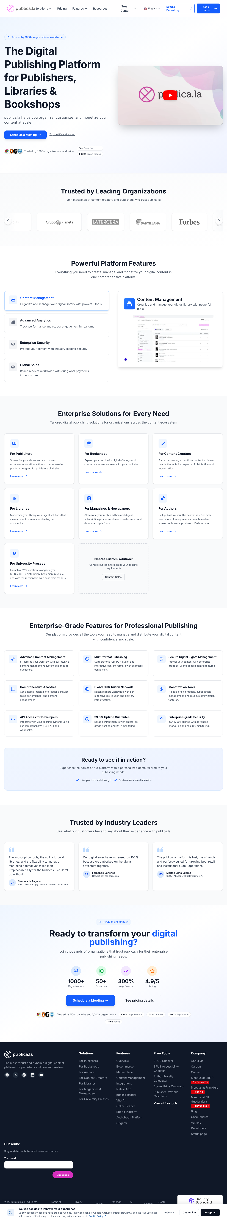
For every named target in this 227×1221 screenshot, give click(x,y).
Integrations (124, 1083)
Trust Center (124, 8)
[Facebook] (7, 1075)
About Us (197, 1061)
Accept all (210, 1212)
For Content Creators (93, 1078)
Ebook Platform (126, 1111)
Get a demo (206, 8)
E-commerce (125, 1066)
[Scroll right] (219, 221)
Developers (198, 1128)
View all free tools (167, 1103)
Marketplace (124, 1072)
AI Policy (133, 1203)
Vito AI (120, 1100)
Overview (122, 1061)
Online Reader (125, 1106)
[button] (170, 95)
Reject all (169, 1212)
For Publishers (88, 1061)
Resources (100, 8)
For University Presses (94, 1099)
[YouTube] (41, 1075)
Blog (194, 1111)
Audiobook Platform (129, 1117)
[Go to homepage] (21, 8)
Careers (196, 1066)
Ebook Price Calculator (169, 1086)
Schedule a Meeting (23, 135)
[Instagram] (24, 1075)
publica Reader (126, 1095)
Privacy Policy (78, 1203)
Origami (121, 1123)
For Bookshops (89, 1066)
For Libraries (87, 1083)
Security (148, 1203)
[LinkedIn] (32, 1075)
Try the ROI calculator (62, 134)
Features (78, 8)
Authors (196, 1122)
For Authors (86, 1072)
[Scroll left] (8, 221)
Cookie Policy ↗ (97, 1216)
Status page (199, 1134)
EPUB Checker (163, 1061)
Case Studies (199, 1117)
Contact (196, 1072)
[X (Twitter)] (15, 1075)
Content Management (130, 1078)
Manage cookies (116, 1203)
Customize (189, 1212)
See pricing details (139, 1000)
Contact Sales (113, 576)
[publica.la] (38, 1054)
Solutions (41, 8)
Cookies (98, 1203)
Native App (123, 1089)
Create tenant (161, 1203)
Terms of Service (56, 1203)
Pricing (62, 8)
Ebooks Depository (172, 8)
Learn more (18, 476)
